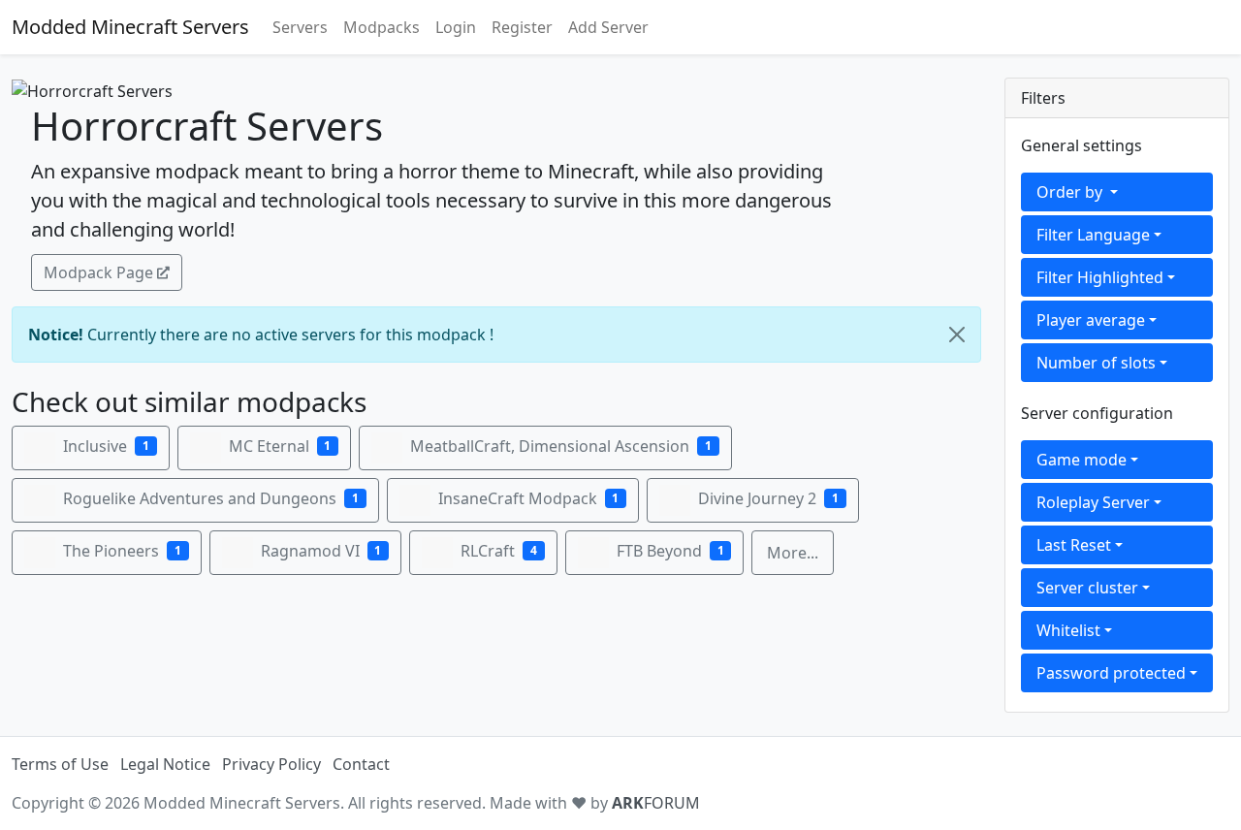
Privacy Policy (271, 764)
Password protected (1111, 673)
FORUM (656, 803)
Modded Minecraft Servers (130, 27)
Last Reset (1073, 545)
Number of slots (1096, 362)
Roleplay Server (1093, 502)
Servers (300, 27)
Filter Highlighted (1099, 277)
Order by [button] (1071, 192)
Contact (361, 764)
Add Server (608, 27)
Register (522, 27)
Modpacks (381, 27)
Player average (1090, 320)
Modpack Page (98, 272)
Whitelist (1068, 630)
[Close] (957, 334)
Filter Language (1093, 234)
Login (455, 27)
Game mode (1081, 459)
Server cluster (1087, 587)
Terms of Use (60, 764)
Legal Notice (165, 764)
